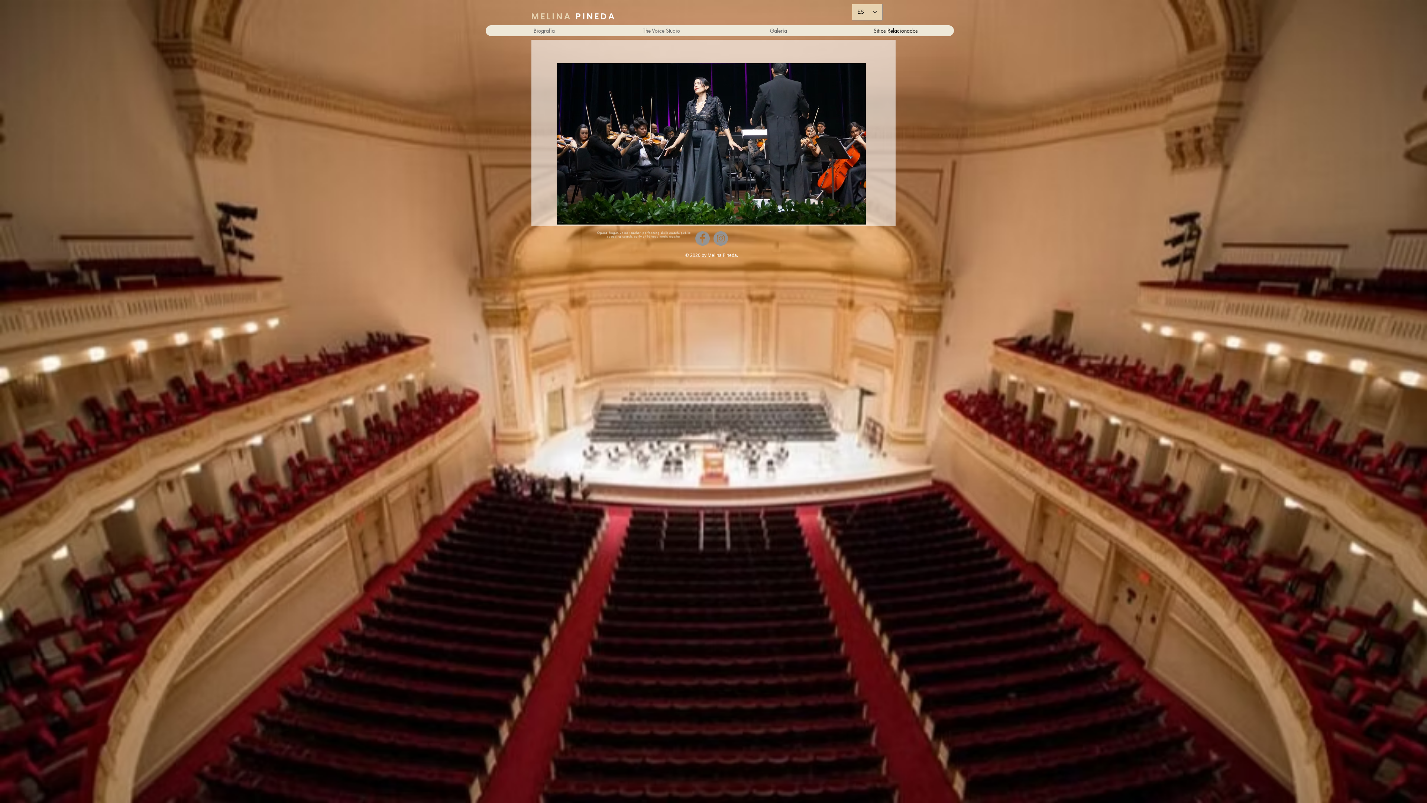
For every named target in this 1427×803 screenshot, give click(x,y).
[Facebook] (702, 238)
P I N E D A (572, 16)
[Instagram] (721, 238)
